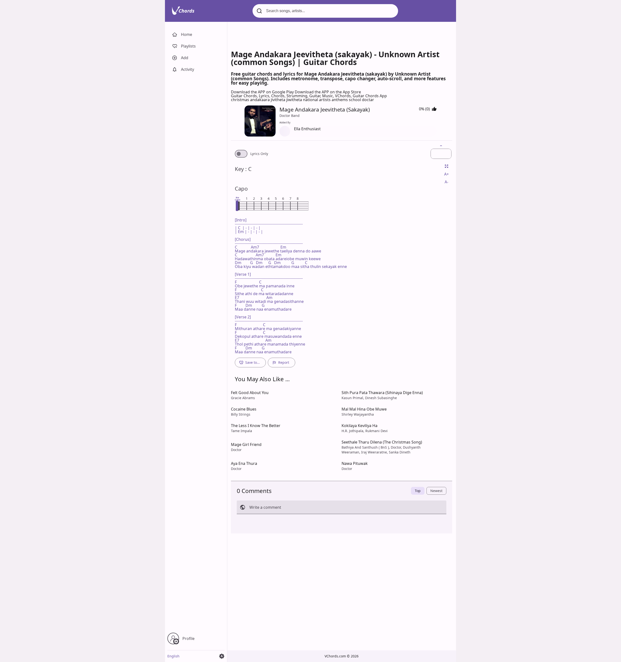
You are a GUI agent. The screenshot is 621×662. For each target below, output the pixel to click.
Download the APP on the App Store (328, 92)
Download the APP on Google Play (263, 92)
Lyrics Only (259, 153)
